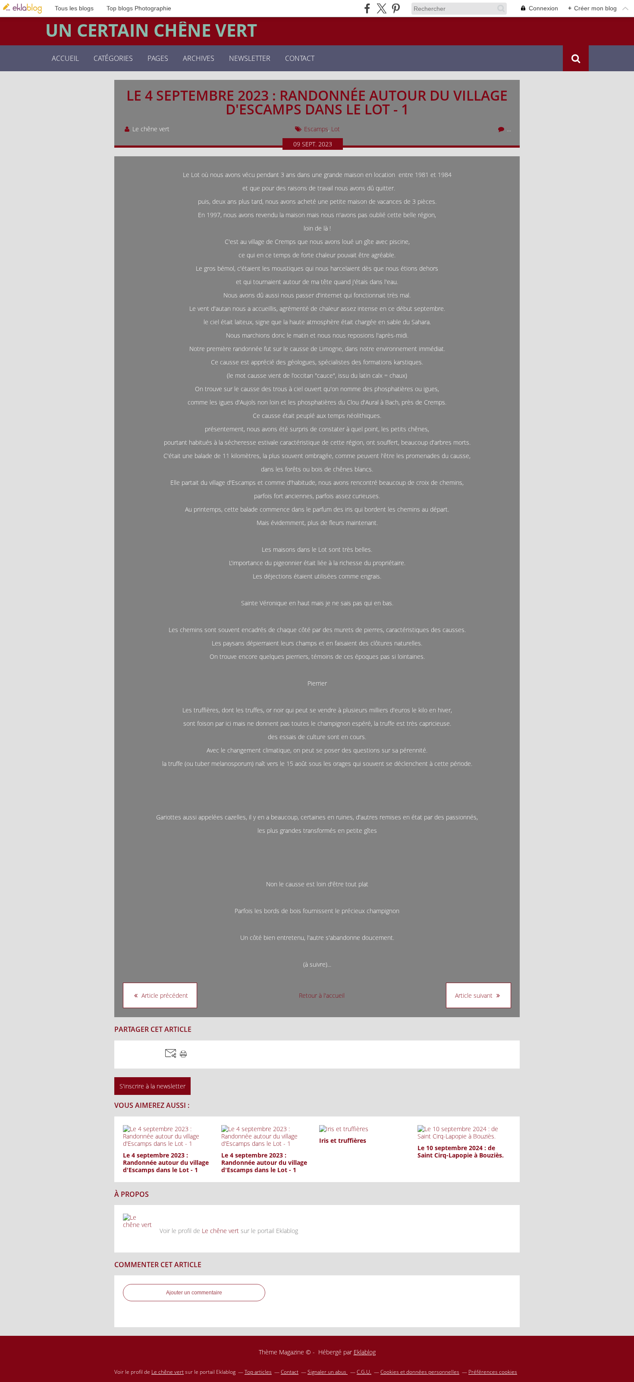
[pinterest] (395, 8)
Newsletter (249, 58)
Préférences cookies (492, 1372)
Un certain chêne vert (151, 30)
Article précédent (164, 995)
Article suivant (474, 995)
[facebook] (367, 8)
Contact (299, 58)
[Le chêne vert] (138, 1229)
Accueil (65, 58)
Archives (198, 58)
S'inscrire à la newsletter (152, 1086)
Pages (158, 58)
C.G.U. (364, 1372)
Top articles (258, 1372)
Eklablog (365, 1352)
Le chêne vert (220, 1231)
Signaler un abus (328, 1372)
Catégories (113, 58)
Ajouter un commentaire (194, 1293)
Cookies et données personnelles (419, 1372)
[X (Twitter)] (381, 8)
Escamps (316, 129)
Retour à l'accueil (322, 995)
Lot (335, 129)
